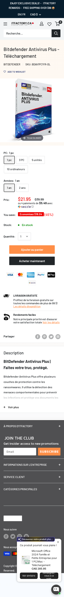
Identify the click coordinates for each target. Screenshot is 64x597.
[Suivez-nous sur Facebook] (6, 536)
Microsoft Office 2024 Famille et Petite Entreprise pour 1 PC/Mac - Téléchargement (44, 558)
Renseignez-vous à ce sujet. (49, 576)
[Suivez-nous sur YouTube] (26, 536)
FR (23, 14)
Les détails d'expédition (27, 306)
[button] (39, 204)
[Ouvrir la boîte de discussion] (56, 590)
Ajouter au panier (32, 249)
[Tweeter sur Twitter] (51, 336)
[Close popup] (58, 542)
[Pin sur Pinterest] (44, 336)
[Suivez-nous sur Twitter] (12, 536)
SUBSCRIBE (49, 451)
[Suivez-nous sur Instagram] (19, 536)
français (10, 518)
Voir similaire (28, 575)
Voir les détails (51, 322)
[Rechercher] (56, 33)
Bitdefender (12, 64)
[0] (57, 24)
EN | (20, 14)
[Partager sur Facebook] (37, 336)
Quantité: (9, 236)
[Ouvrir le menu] (5, 23)
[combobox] (28, 33)
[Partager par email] (57, 336)
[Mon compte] (41, 24)
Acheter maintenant (32, 261)
